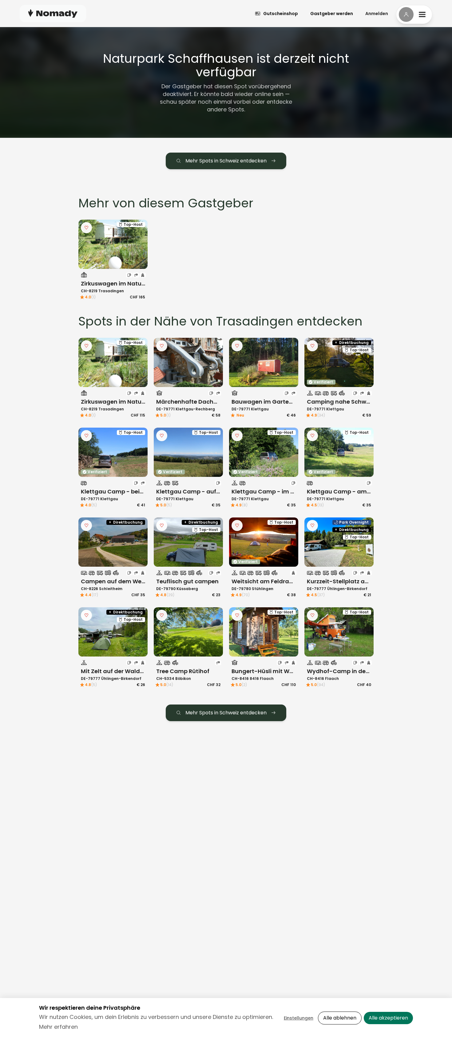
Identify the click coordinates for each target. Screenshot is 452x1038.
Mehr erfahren (58, 1027)
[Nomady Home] (52, 13)
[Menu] (414, 14)
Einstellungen (298, 1018)
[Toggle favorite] (86, 227)
